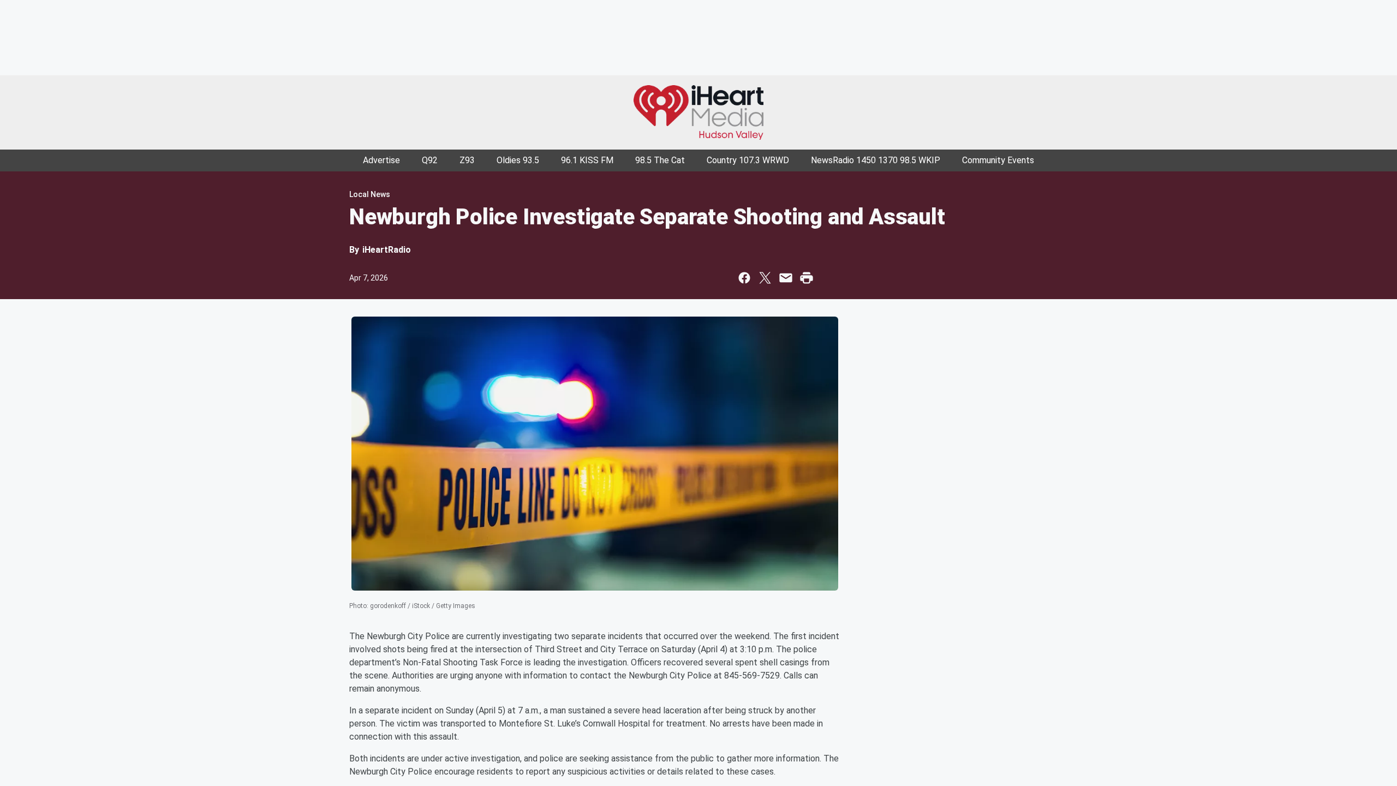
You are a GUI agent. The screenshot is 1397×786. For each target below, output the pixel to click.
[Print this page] (806, 277)
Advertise (381, 160)
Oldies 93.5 (518, 160)
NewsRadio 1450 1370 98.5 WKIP (875, 160)
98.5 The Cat (660, 160)
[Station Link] (698, 112)
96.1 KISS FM (587, 160)
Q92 (430, 160)
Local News (369, 194)
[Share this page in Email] (785, 277)
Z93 (467, 160)
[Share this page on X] (765, 277)
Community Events (998, 160)
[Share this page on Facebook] (744, 277)
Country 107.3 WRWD (748, 160)
